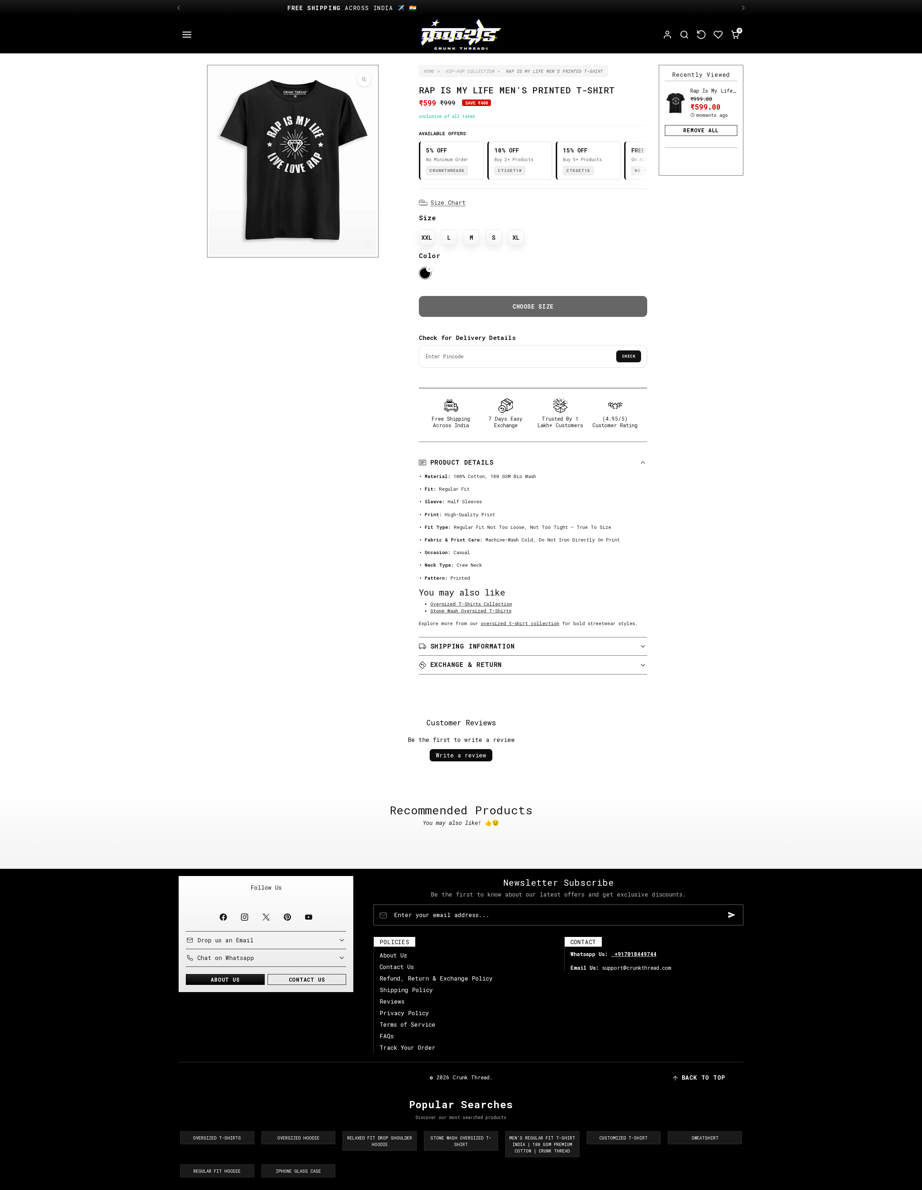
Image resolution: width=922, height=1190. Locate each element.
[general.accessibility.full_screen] (364, 79)
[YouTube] (308, 917)
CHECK (629, 356)
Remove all (701, 130)
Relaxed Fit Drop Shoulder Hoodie (379, 1141)
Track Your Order (407, 1047)
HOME (429, 71)
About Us (393, 955)
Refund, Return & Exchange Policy (436, 978)
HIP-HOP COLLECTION (470, 71)
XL (516, 237)
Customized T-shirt (623, 1138)
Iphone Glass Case (298, 1171)
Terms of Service (407, 1024)
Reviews (392, 1001)
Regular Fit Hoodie (217, 1171)
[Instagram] (245, 917)
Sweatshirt (705, 1138)
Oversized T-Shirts (217, 1138)
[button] (187, 34)
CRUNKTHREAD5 (447, 170)
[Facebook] (223, 917)
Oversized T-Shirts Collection (471, 604)
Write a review (461, 755)
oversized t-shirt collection (520, 623)
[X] (266, 917)
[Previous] (178, 8)
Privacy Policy (404, 1013)
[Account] (667, 34)
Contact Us (397, 966)
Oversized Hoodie (298, 1138)
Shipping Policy (406, 990)
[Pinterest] (287, 917)
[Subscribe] (731, 915)
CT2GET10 (510, 170)
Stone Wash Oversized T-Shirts (470, 611)
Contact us (307, 979)
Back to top (703, 1077)
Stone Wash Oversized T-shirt (460, 1141)
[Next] (743, 8)
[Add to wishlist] (367, 246)
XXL (426, 237)
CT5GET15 (578, 170)
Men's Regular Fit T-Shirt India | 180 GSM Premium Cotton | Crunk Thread (542, 1144)
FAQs (387, 1036)
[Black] (425, 273)
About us (225, 979)
